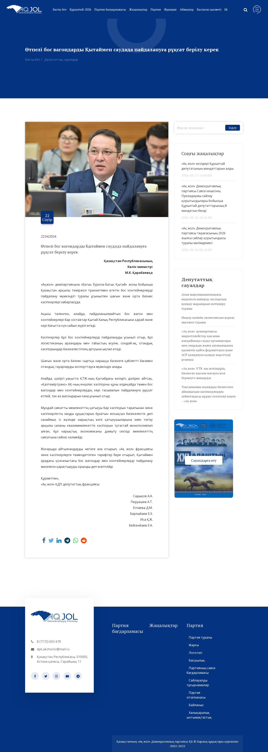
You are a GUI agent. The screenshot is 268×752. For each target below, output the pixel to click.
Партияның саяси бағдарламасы (201, 670)
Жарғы (194, 645)
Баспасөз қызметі (209, 9)
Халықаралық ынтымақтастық (199, 714)
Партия (155, 9)
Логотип (195, 653)
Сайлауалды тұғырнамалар (198, 682)
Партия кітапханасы (196, 695)
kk (226, 9)
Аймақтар (187, 9)
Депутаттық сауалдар (61, 59)
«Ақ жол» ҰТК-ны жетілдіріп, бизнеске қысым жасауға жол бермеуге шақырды (203, 373)
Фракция (170, 9)
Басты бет (60, 9)
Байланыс (196, 705)
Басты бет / (33, 59)
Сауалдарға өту (203, 460)
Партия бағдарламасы (110, 9)
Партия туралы (200, 637)
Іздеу (233, 128)
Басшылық (197, 660)
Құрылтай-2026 (80, 9)
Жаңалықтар (138, 9)
